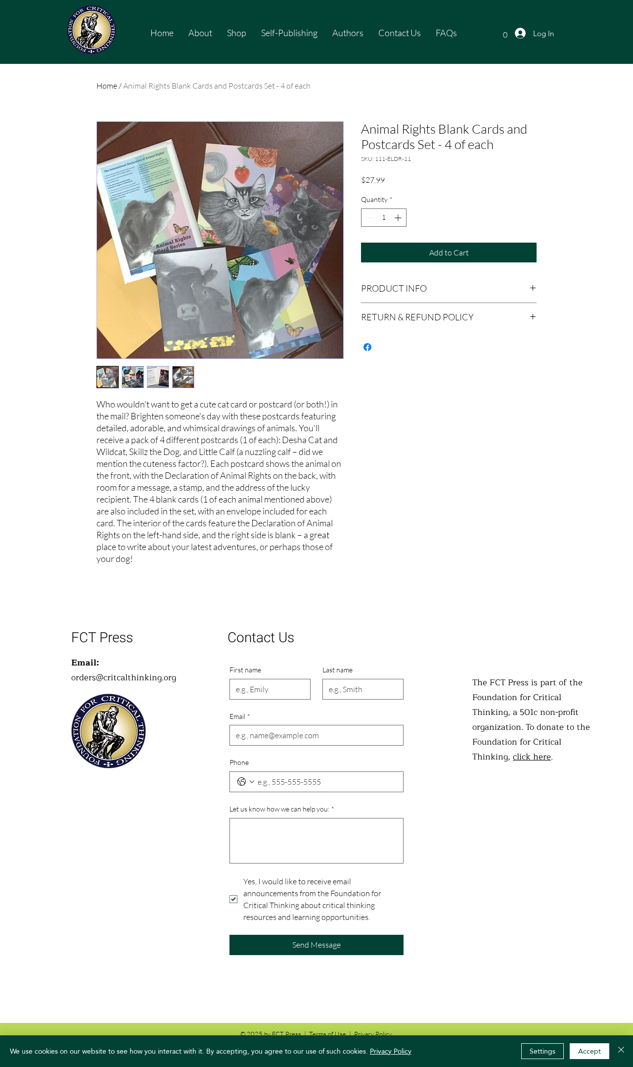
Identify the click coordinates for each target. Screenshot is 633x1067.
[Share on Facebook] (367, 347)
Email (239, 716)
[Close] (621, 1051)
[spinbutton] (384, 217)
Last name (337, 669)
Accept (589, 1051)
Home (106, 86)
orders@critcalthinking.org (123, 677)
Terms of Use (327, 1034)
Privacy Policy (390, 1051)
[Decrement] (368, 217)
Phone (239, 762)
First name (245, 669)
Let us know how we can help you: (281, 809)
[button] (505, 31)
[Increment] (399, 217)
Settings (542, 1051)
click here (532, 757)
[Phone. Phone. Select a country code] (246, 782)
